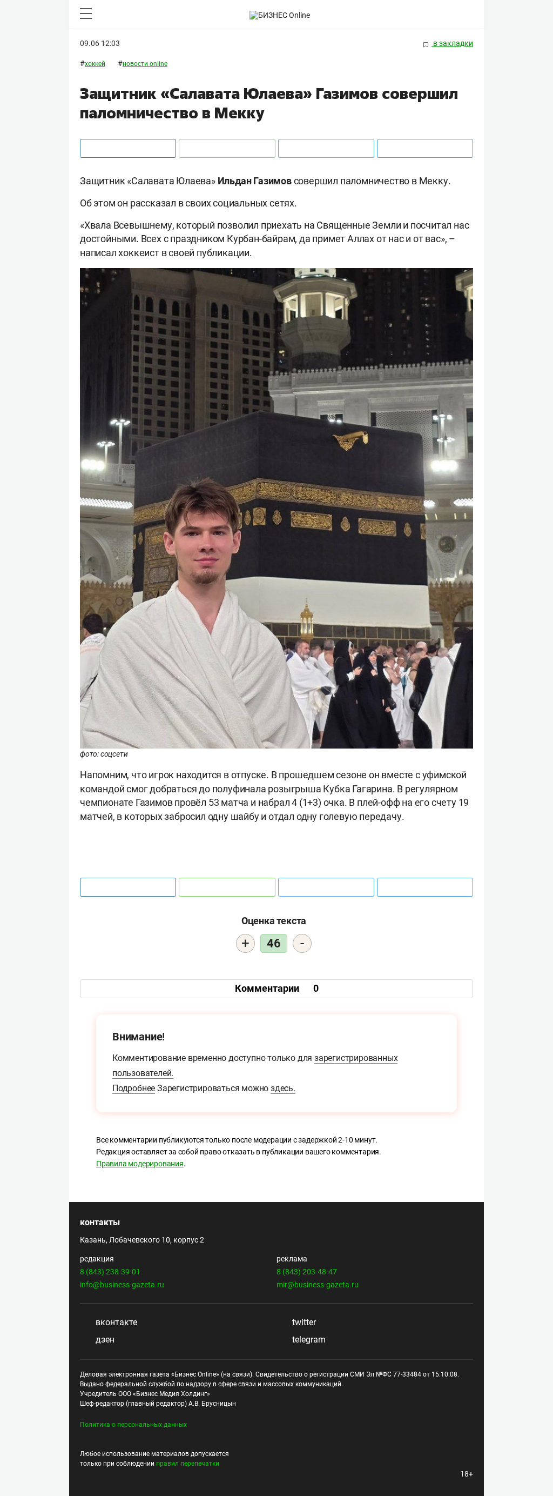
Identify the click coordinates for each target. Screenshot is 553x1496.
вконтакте (115, 1322)
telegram (308, 1339)
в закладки (452, 43)
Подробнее (133, 1088)
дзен (103, 1339)
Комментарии (277, 988)
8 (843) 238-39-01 (110, 1271)
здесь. (283, 1088)
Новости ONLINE (145, 64)
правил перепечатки (187, 1463)
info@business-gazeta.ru (122, 1284)
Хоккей (95, 64)
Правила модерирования (140, 1163)
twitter (303, 1322)
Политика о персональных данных (133, 1424)
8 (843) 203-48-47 (306, 1271)
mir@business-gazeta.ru (317, 1284)
